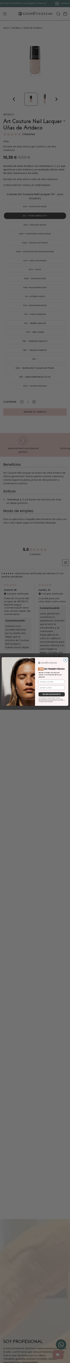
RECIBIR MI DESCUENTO (52, 694)
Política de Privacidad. (46, 701)
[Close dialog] (65, 660)
